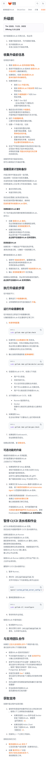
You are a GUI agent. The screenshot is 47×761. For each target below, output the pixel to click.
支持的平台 (36, 655)
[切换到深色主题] (43, 3)
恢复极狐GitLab (34, 268)
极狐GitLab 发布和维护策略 (23, 65)
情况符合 (16, 750)
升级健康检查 (18, 118)
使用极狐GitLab (8, 9)
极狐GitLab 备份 (19, 221)
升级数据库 (22, 94)
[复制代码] (40, 330)
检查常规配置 (14, 322)
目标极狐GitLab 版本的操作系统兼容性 (21, 76)
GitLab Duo (21, 9)
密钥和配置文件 (24, 226)
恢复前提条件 (19, 259)
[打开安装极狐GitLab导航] (4, 3)
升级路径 (26, 109)
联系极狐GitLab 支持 (17, 744)
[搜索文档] (37, 3)
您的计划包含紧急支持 (17, 752)
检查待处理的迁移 (21, 498)
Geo (21, 673)
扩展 (36, 9)
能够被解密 (29, 354)
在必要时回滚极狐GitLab (23, 142)
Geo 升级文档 (23, 84)
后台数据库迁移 (22, 340)
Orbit (30, 9)
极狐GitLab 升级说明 (26, 88)
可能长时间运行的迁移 (28, 151)
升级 (33, 302)
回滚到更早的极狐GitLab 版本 (15, 203)
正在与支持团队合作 (17, 644)
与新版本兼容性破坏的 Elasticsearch (23, 509)
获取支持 (21, 442)
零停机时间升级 (20, 133)
